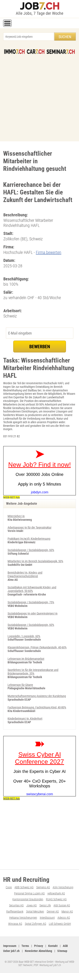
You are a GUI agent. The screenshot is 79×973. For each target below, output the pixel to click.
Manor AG (67, 911)
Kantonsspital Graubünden (27, 899)
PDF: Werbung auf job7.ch (47, 965)
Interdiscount (47, 917)
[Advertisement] (39, 95)
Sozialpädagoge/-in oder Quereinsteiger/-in (33, 613)
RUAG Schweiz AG (56, 899)
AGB (65, 946)
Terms (25, 946)
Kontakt (53, 946)
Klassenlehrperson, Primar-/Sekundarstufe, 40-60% (37, 647)
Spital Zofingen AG (35, 923)
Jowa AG (31, 905)
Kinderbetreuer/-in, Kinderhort (25, 718)
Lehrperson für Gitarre (20, 685)
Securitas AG (16, 905)
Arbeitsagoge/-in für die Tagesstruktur (29, 527)
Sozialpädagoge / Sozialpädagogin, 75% (31, 602)
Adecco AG (64, 917)
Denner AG (53, 911)
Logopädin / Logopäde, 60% (24, 636)
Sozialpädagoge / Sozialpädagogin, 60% (31, 550)
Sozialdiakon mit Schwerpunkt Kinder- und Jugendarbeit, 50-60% (32, 589)
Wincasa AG (15, 923)
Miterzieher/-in (16, 516)
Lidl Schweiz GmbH (60, 923)
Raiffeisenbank (14, 911)
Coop (9, 887)
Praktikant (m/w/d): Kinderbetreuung (29, 538)
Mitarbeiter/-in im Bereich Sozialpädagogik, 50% (35, 561)
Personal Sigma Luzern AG (29, 893)
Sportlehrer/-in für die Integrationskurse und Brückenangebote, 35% (33, 671)
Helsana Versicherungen (23, 917)
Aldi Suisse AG (62, 905)
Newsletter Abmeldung (38, 951)
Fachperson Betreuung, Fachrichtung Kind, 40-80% (37, 707)
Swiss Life (45, 905)
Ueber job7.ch (11, 951)
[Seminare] (61, 51)
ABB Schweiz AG (24, 887)
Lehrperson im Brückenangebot (26, 658)
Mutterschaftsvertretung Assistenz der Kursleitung (37, 696)
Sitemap (62, 951)
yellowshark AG (56, 893)
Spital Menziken (35, 911)
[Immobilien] (14, 51)
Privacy (38, 946)
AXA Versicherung (63, 887)
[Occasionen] (35, 51)
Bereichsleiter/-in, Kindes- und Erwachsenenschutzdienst (25, 574)
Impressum (9, 946)
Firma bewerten (48, 252)
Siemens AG (43, 887)
